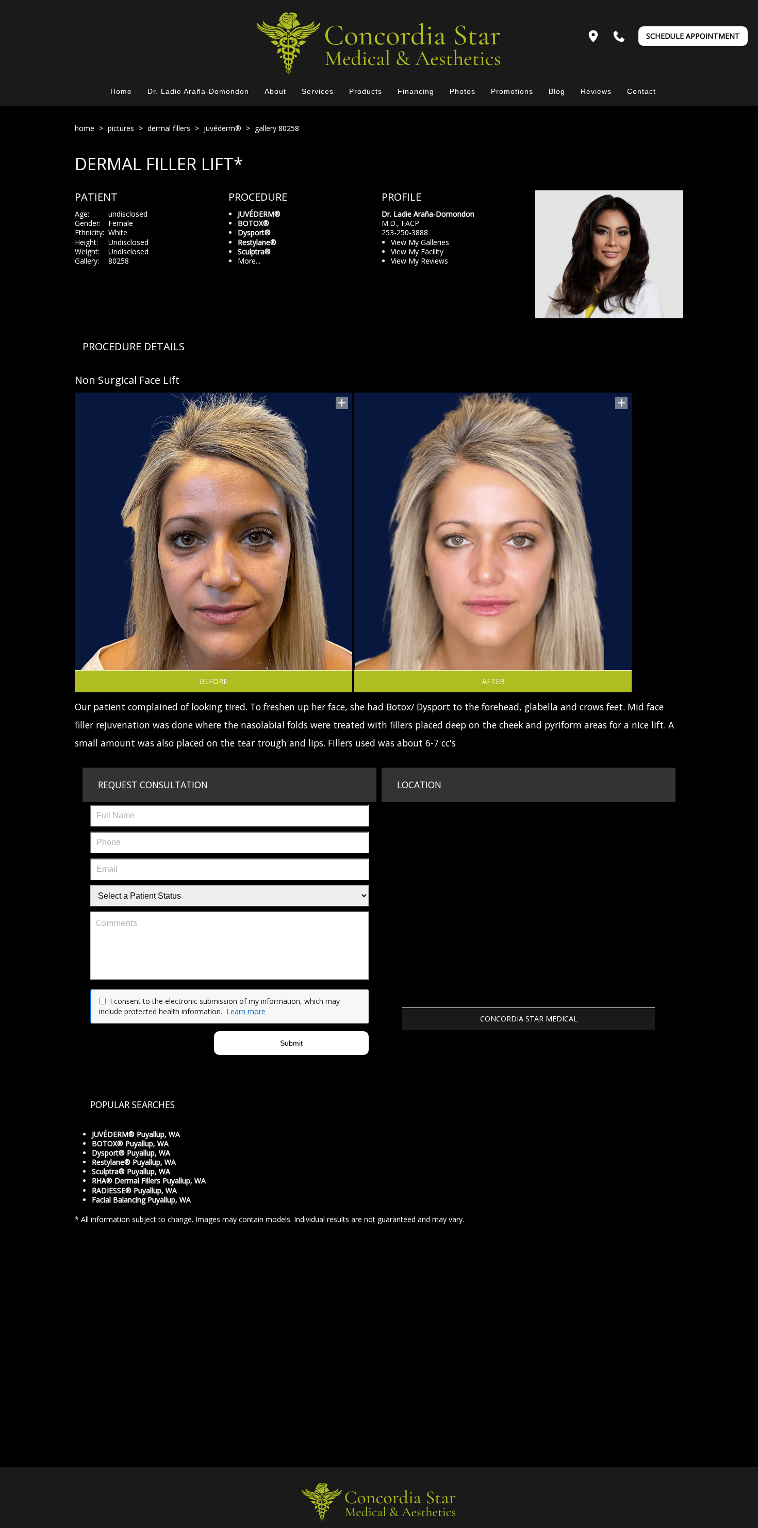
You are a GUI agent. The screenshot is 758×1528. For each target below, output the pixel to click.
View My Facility (417, 251)
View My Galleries (420, 242)
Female (120, 223)
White (117, 232)
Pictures (121, 128)
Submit (291, 1043)
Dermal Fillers (168, 128)
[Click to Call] (619, 36)
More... (249, 261)
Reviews (596, 91)
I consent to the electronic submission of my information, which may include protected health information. (219, 1006)
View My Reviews (419, 261)
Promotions (512, 91)
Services (318, 91)
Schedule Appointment (693, 36)
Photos (462, 91)
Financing (416, 91)
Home (121, 91)
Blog (557, 91)
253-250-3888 (405, 232)
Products (365, 91)
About (275, 91)
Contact (641, 91)
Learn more (246, 1011)
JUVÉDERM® (222, 128)
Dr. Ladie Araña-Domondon (198, 91)
